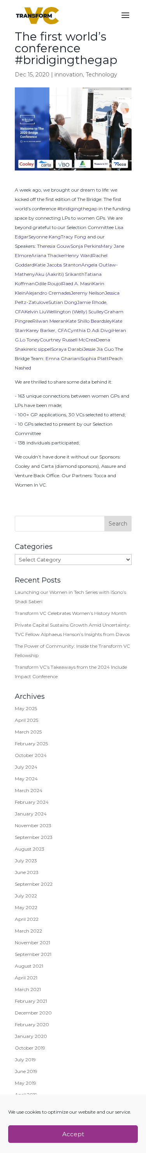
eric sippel (40, 349)
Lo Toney (30, 340)
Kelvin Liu (35, 311)
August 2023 (29, 849)
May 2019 (25, 1083)
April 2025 (26, 720)
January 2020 (31, 1036)
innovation (69, 74)
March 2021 (28, 989)
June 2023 (27, 872)
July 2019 (25, 1059)
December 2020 (33, 1013)
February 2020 (32, 1024)
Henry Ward (78, 255)
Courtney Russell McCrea (68, 340)
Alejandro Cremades (48, 293)
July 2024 (26, 767)
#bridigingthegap (77, 208)
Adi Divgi (102, 330)
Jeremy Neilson (88, 293)
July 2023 (26, 860)
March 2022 (28, 931)
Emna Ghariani (63, 358)
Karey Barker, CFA (46, 330)
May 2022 (26, 907)
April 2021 (26, 978)
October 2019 (30, 1048)
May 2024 (26, 779)
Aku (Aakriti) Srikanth (59, 274)
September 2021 (33, 954)
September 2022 (34, 884)
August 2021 (29, 966)
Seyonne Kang (44, 237)
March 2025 (28, 732)
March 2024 (28, 790)
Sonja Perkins (85, 246)
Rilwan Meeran (49, 321)
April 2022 (27, 919)
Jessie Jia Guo (98, 349)
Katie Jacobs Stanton (57, 265)
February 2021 (31, 1001)
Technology (101, 74)
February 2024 (32, 802)
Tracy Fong (73, 237)
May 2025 (26, 708)
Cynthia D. (79, 330)
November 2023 (33, 825)
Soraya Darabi (67, 349)
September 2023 (34, 837)
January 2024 (31, 814)
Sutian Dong (62, 302)
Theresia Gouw (53, 246)
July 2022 (26, 896)
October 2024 (31, 755)
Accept (73, 1134)
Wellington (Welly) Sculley (75, 311)
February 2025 (31, 743)
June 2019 (26, 1071)
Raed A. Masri (77, 283)
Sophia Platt (95, 358)
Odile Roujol (48, 283)
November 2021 (32, 942)
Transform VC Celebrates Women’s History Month (71, 613)
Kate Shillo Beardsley (89, 321)
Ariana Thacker (48, 255)
